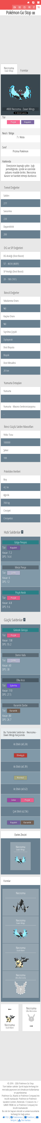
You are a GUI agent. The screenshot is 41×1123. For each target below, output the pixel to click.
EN (14, 7)
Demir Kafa (20, 655)
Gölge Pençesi (20, 542)
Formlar (24, 70)
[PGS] (28, 2)
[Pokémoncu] (33, 2)
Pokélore (30, 1117)
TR (38, 7)
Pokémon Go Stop (18, 13)
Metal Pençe (20, 567)
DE (20, 7)
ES (25, 7)
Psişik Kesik (20, 592)
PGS (7, 1117)
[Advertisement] (20, 39)
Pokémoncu (17, 1117)
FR (29, 7)
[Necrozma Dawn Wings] (20, 865)
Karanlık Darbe (20, 705)
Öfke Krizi (20, 680)
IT (34, 7)
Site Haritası (26, 1120)
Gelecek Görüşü (20, 630)
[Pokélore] (38, 2)
